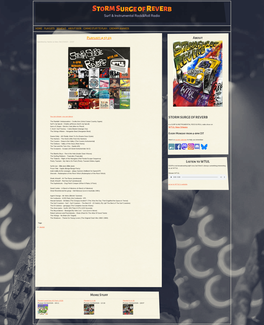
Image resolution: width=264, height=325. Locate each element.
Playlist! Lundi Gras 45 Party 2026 (50, 301)
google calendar (181, 140)
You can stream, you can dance (61, 116)
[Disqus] (99, 256)
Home (38, 28)
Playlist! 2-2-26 (89, 301)
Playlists (49, 28)
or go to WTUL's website (178, 184)
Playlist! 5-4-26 (128, 301)
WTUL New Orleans (178, 127)
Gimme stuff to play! (95, 28)
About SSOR (74, 28)
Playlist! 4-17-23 (99, 38)
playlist (42, 227)
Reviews (61, 28)
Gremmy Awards (119, 28)
